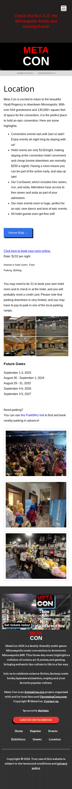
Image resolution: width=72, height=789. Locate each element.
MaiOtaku (43, 710)
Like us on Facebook (36, 719)
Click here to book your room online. (27, 251)
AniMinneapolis (46, 73)
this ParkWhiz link (32, 415)
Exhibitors (18, 739)
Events (52, 731)
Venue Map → (18, 233)
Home (19, 731)
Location (55, 739)
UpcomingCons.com (53, 696)
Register (35, 731)
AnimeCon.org (25, 73)
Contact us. (51, 701)
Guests (37, 739)
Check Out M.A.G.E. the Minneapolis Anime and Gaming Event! (36, 21)
